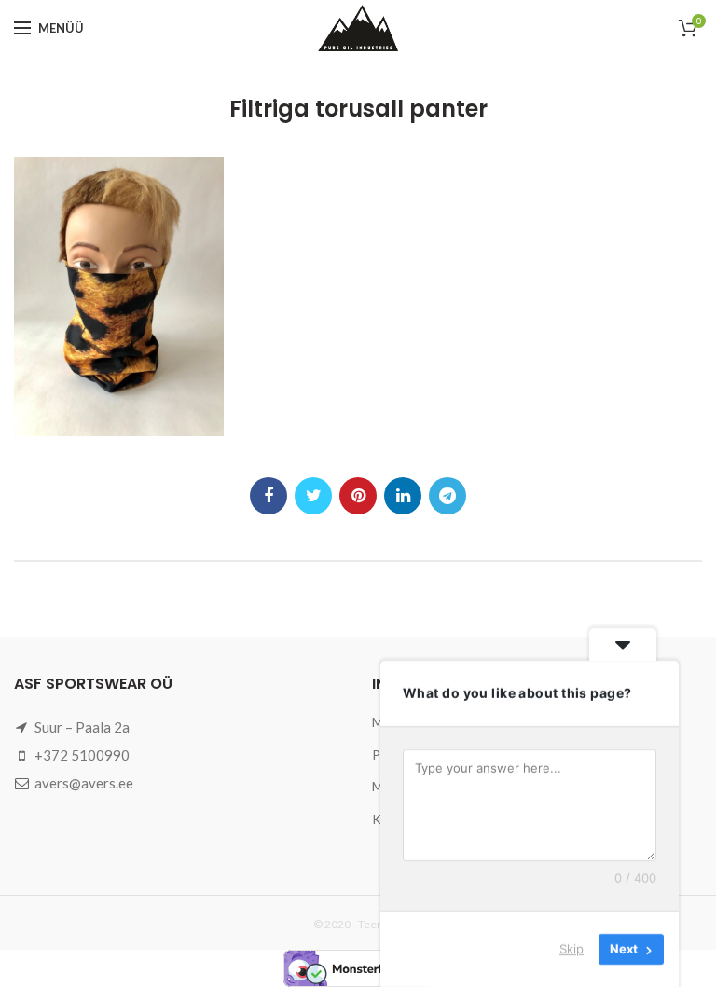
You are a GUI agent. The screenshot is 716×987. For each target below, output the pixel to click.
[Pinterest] (358, 495)
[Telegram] (447, 495)
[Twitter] (313, 495)
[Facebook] (268, 495)
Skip (571, 948)
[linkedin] (402, 495)
